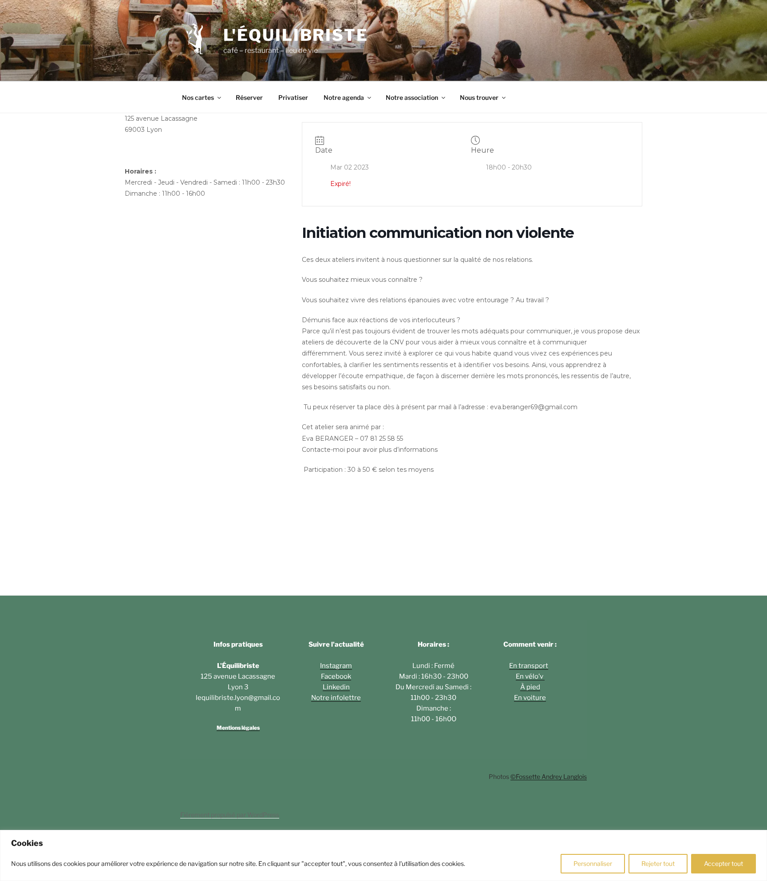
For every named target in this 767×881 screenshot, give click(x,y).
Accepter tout (723, 863)
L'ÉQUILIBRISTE (295, 35)
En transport (528, 666)
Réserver (249, 97)
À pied (530, 687)
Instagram (336, 666)
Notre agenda (344, 97)
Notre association (412, 97)
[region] (383, 855)
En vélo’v (530, 676)
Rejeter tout (658, 863)
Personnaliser (592, 863)
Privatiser (293, 97)
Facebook (336, 676)
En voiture (530, 698)
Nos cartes (198, 97)
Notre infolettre (336, 698)
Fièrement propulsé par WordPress (229, 814)
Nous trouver (479, 97)
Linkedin (336, 687)
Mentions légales (238, 727)
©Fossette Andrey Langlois (548, 776)
